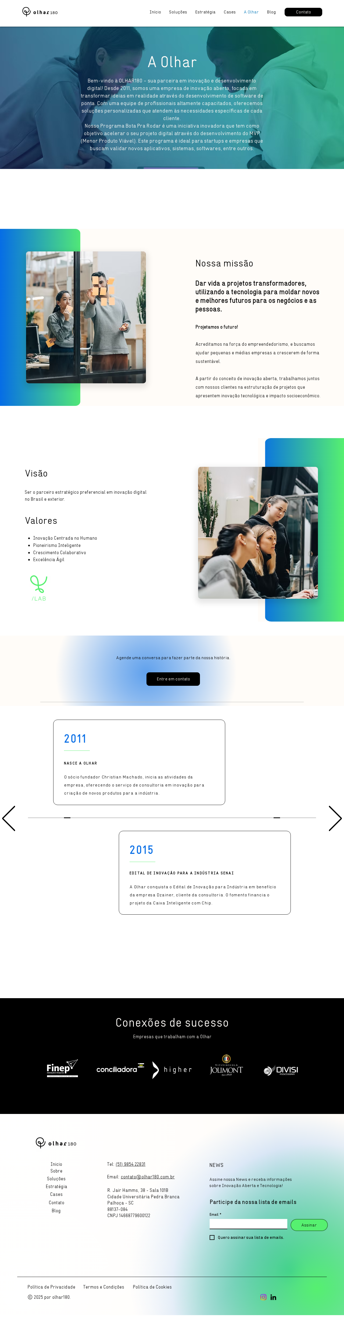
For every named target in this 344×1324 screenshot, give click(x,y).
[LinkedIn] (273, 1297)
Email (215, 1214)
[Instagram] (263, 1297)
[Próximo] (335, 819)
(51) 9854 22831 (130, 1164)
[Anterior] (8, 819)
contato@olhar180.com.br (148, 1177)
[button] (56, 1203)
